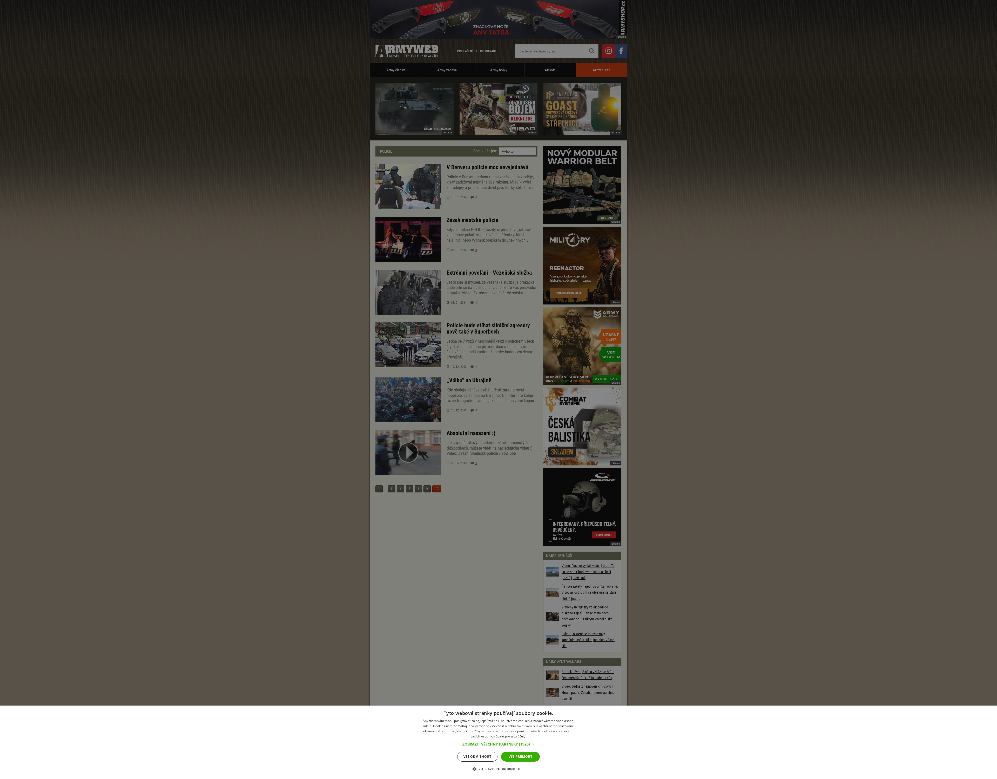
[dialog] (498, 742)
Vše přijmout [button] (520, 756)
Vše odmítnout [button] (477, 756)
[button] (498, 744)
